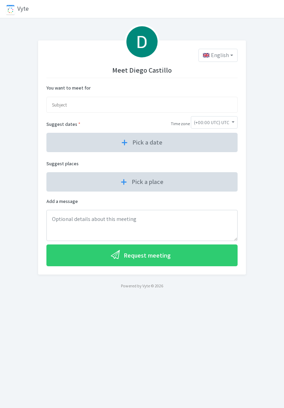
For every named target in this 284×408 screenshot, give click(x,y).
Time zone (180, 123)
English (220, 55)
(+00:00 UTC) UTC (212, 122)
